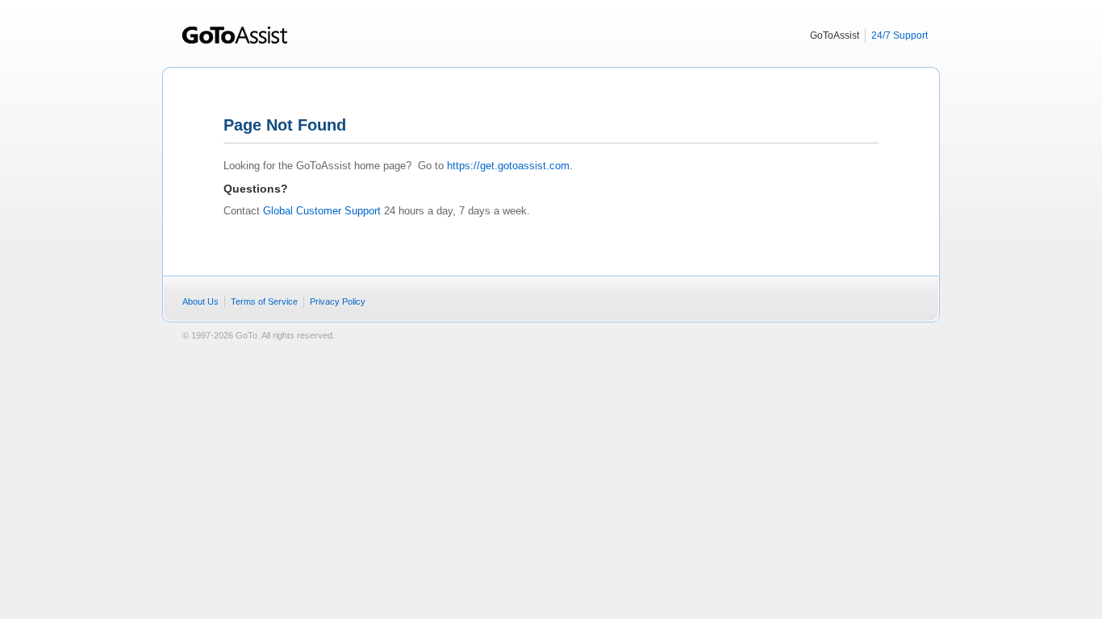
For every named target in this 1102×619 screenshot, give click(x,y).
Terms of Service (264, 301)
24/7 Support (899, 35)
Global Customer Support (322, 211)
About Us (200, 301)
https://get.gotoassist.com (508, 166)
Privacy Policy (337, 301)
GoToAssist (235, 41)
